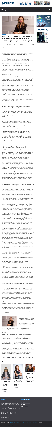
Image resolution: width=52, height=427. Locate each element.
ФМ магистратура (24, 406)
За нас (5, 10)
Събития (10, 8)
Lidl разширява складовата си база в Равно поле (26, 358)
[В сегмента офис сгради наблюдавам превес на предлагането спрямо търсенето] (6, 365)
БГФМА (22, 408)
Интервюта (3, 34)
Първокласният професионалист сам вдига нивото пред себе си (18, 383)
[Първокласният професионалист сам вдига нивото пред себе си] (18, 365)
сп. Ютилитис (23, 404)
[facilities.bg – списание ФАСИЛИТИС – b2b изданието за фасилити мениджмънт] (2, 9)
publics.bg (23, 402)
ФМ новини (17, 8)
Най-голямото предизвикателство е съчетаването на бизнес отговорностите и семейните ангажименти (30, 378)
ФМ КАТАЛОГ (36, 8)
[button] (12, 8)
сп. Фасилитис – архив (26, 8)
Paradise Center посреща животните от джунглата (9, 358)
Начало (5, 8)
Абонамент (44, 8)
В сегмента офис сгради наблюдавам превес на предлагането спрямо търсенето (6, 385)
